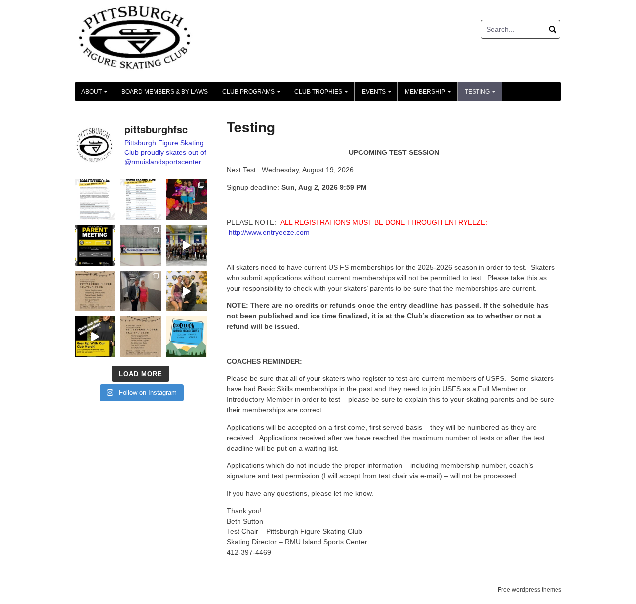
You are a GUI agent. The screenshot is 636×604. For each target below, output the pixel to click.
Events (378, 94)
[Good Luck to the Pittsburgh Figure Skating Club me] (186, 336)
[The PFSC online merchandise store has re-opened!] (95, 336)
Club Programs (253, 94)
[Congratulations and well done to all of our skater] (140, 291)
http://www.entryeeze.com (269, 232)
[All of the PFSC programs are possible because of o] (95, 199)
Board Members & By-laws (164, 91)
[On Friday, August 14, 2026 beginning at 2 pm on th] (140, 336)
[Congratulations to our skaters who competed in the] (186, 291)
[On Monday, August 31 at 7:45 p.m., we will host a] (95, 245)
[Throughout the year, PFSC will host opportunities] (140, 199)
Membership (429, 94)
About (96, 94)
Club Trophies (322, 94)
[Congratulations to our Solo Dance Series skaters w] (186, 199)
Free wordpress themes (529, 589)
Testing (482, 94)
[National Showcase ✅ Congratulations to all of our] (140, 245)
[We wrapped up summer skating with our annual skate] (186, 245)
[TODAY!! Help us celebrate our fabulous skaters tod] (95, 291)
